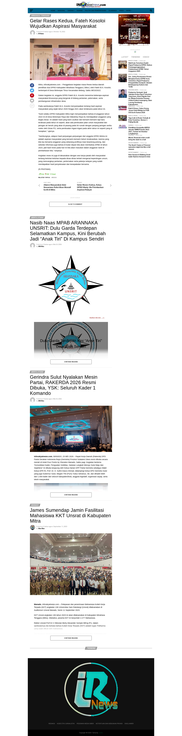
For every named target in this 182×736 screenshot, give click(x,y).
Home (53, 10)
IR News (41, 33)
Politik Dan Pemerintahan (95, 10)
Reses (54, 177)
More (128, 10)
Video (121, 10)
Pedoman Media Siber (85, 723)
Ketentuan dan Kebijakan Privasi (109, 723)
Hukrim (79, 10)
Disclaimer (129, 723)
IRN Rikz (41, 246)
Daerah (71, 10)
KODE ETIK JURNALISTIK (66, 723)
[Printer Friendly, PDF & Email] (47, 174)
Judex (101, 733)
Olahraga (113, 10)
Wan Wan (41, 528)
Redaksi (52, 723)
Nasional (61, 10)
